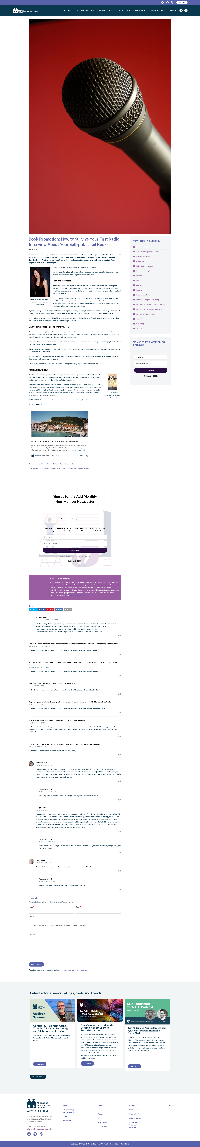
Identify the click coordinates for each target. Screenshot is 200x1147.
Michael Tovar (41, 617)
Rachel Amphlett (45, 789)
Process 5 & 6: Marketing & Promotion (150, 309)
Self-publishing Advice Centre (68, 1111)
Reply (119, 636)
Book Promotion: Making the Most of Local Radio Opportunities (52, 464)
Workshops (102, 1122)
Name (31, 907)
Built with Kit (75, 561)
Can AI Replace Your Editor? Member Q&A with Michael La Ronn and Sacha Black (147, 1030)
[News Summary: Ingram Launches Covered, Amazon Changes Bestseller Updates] (100, 1020)
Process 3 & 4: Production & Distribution (150, 304)
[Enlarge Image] (100, 126)
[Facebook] (167, 2)
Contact (168, 1105)
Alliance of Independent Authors (147, 252)
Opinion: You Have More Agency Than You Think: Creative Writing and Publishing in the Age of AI (50, 1028)
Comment (33, 934)
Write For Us (67, 1121)
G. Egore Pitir (41, 807)
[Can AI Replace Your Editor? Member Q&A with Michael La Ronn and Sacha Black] (147, 1023)
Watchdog (140, 324)
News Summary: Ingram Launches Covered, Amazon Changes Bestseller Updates (98, 1028)
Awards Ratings (135, 1118)
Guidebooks (102, 1110)
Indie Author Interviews (144, 266)
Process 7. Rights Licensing (146, 314)
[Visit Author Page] (38, 584)
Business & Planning (143, 256)
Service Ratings (135, 1114)
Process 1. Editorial (143, 295)
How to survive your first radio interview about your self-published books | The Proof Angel (64, 744)
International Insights (143, 271)
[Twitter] (162, 2)
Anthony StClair (42, 763)
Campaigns (140, 261)
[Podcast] (172, 2)
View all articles (38, 1077)
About (65, 1105)
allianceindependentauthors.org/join (40, 1129)
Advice (100, 1105)
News (138, 280)
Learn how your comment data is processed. (71, 970)
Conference (102, 1126)
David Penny (41, 860)
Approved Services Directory (133, 1124)
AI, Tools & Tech (142, 247)
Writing (139, 328)
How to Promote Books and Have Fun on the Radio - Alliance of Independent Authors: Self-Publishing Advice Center (73, 644)
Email (78, 907)
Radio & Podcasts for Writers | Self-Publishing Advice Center (52, 683)
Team (64, 1116)
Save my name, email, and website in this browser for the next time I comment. (59, 926)
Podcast (139, 290)
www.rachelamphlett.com (79, 595)
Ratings (132, 1105)
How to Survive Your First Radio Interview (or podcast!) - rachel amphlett (57, 720)
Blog (99, 1118)
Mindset (139, 276)
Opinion (139, 285)
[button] (33, 609)
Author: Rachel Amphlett (60, 578)
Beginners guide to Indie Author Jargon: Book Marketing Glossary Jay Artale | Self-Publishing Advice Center (70, 702)
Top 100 (139, 319)
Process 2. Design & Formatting (147, 300)
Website (32, 916)
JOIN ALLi (182, 3)
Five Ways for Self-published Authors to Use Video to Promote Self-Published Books (59, 468)
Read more (40, 1064)
